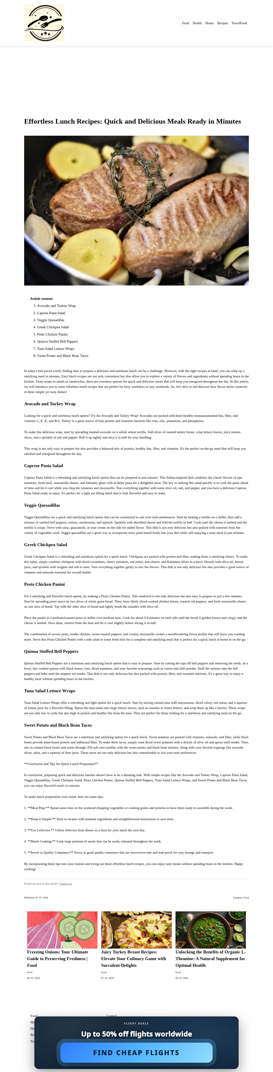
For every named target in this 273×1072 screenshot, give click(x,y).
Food (185, 23)
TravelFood (239, 23)
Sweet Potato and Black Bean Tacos (62, 356)
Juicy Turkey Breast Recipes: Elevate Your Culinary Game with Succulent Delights (133, 959)
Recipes (222, 23)
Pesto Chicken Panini (52, 334)
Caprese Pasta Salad (51, 313)
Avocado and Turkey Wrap (56, 306)
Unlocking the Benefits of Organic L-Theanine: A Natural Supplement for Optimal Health (211, 959)
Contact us (65, 883)
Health (197, 23)
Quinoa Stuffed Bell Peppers (57, 341)
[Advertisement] (136, 74)
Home (209, 23)
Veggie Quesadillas (50, 320)
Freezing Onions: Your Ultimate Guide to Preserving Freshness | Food (57, 959)
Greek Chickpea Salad (53, 327)
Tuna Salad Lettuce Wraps (55, 349)
